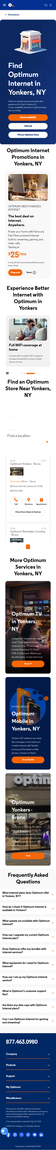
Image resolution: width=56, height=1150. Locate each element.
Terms (29, 272)
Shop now (15, 272)
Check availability (28, 117)
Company (11, 1054)
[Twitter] (21, 1134)
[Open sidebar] (4, 5)
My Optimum (13, 1087)
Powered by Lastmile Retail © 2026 (28, 1146)
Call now (28, 126)
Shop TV (28, 664)
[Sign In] (50, 5)
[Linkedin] (41, 1134)
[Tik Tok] (28, 1134)
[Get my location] (47, 442)
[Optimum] (11, 5)
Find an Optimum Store (28, 135)
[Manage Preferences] (4, 1131)
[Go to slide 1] (22, 373)
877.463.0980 (21, 1042)
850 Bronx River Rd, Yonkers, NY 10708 (26, 486)
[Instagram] (15, 1134)
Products (11, 1065)
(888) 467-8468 (16, 491)
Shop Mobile (28, 760)
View (28, 856)
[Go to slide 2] (24, 373)
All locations (13, 15)
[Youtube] (34, 1134)
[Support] (45, 5)
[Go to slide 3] (30, 373)
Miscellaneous (13, 1098)
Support (10, 1076)
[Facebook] (8, 1134)
